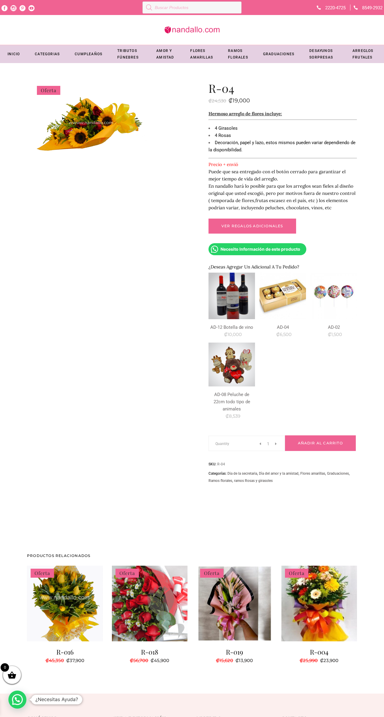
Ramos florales (220, 481)
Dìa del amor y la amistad (278, 473)
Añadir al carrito (320, 443)
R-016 (65, 651)
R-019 (234, 651)
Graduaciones (338, 473)
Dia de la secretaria (242, 473)
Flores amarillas (312, 473)
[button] (17, 700)
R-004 (319, 651)
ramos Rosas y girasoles (253, 481)
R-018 (149, 651)
